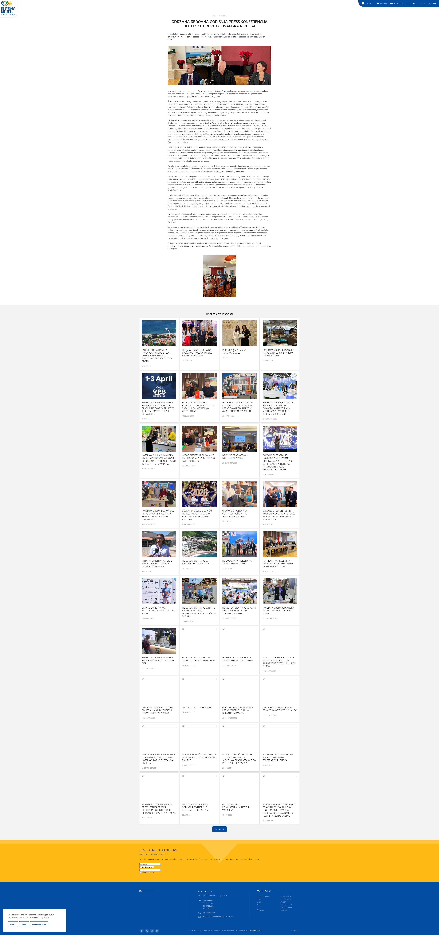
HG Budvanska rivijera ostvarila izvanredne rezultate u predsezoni (195, 807)
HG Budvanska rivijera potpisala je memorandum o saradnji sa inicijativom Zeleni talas (198, 407)
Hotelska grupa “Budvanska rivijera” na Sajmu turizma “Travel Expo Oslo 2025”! (158, 710)
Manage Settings (39, 924)
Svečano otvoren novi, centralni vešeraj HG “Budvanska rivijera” (235, 514)
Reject (24, 924)
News (259, 899)
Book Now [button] (383, 3)
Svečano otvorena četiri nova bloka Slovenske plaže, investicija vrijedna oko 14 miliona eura (279, 515)
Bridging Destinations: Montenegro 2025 (235, 456)
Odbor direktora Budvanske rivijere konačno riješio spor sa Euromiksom (199, 458)
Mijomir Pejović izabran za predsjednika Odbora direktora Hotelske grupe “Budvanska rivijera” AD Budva (159, 808)
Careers (283, 902)
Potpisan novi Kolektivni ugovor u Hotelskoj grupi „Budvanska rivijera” (278, 564)
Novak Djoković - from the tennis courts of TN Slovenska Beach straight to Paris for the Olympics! (239, 758)
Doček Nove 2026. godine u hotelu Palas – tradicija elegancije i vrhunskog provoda (197, 515)
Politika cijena (286, 907)
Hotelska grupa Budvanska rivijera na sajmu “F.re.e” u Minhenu (278, 610)
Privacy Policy (286, 905)
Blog (259, 905)
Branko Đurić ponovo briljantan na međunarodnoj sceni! (159, 610)
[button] (432, 3)
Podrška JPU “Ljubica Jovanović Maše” (234, 351)
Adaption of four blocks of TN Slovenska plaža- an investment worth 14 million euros (279, 662)
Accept (13, 924)
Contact (283, 910)
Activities (260, 910)
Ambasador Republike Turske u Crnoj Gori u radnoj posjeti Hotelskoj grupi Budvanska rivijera (159, 758)
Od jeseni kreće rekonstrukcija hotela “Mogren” (235, 807)
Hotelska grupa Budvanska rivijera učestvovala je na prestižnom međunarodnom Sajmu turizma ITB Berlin (238, 407)
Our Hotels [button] (369, 3)
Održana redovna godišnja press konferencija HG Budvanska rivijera (237, 710)
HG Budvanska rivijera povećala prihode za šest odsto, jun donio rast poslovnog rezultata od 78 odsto (157, 356)
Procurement (285, 899)
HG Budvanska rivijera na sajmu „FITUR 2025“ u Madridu (198, 659)
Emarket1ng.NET (255, 930)
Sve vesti (218, 829)
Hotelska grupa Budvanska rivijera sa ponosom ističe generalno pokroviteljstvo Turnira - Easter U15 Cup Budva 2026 (158, 408)
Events (259, 902)
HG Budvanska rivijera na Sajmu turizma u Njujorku (237, 659)
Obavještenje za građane (196, 707)
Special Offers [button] (398, 3)
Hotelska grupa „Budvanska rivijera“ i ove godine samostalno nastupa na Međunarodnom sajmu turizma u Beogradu (279, 408)
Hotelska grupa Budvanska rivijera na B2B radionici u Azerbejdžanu (278, 353)
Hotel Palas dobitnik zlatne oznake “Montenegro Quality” (280, 709)
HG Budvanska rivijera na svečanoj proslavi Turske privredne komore (197, 353)
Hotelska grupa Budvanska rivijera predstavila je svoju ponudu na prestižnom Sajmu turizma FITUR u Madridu (159, 459)
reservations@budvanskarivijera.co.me (217, 917)
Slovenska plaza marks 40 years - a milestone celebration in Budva (278, 757)
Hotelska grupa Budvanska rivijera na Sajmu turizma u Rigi (158, 660)
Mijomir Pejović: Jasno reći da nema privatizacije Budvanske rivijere (199, 757)
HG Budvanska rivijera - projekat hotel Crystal (195, 562)
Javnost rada (285, 896)
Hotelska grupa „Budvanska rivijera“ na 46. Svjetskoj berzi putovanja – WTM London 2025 (158, 515)
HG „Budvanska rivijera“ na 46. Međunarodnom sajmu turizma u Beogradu (239, 610)
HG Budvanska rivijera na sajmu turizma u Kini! (237, 562)
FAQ (258, 907)
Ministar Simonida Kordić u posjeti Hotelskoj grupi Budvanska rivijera (157, 564)
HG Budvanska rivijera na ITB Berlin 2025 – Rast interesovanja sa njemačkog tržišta (199, 612)
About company (263, 896)
